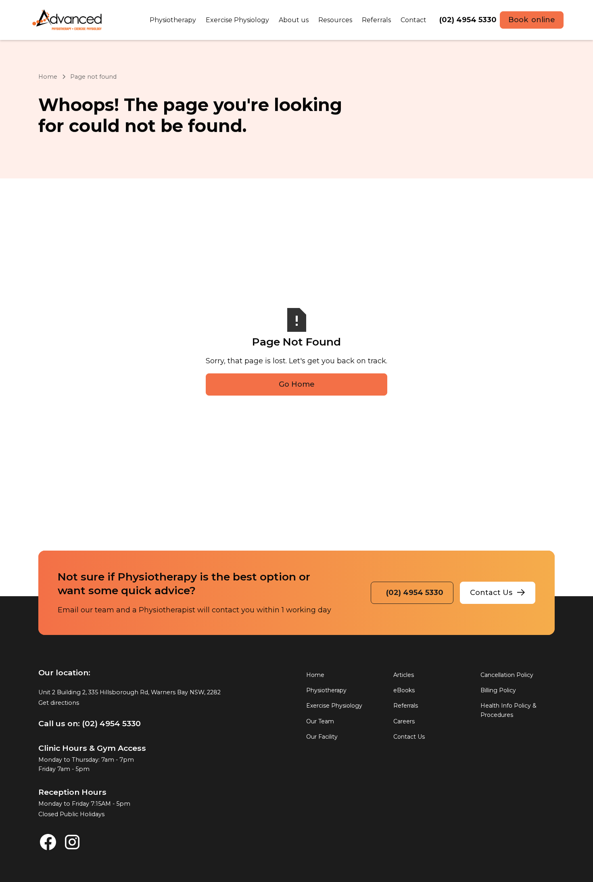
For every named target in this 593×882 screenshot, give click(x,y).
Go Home (297, 384)
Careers (404, 721)
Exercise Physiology (334, 706)
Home (47, 76)
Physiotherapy (326, 690)
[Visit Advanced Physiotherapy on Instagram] (72, 842)
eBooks (404, 690)
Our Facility (322, 737)
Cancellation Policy (506, 675)
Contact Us (409, 737)
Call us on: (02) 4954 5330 (89, 724)
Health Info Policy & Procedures (508, 710)
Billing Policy (498, 690)
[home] (67, 20)
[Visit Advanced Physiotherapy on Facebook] (48, 842)
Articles (403, 675)
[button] (172, 20)
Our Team (320, 721)
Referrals (405, 706)
